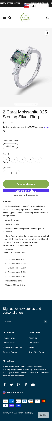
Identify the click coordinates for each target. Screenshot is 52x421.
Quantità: (7, 167)
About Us (33, 338)
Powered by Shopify (25, 413)
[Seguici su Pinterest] (26, 385)
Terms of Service (10, 352)
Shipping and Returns (12, 347)
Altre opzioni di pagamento (26, 195)
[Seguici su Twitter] (12, 385)
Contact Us (34, 342)
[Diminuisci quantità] (6, 173)
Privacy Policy (9, 338)
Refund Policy (9, 342)
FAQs (31, 347)
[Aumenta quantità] (16, 173)
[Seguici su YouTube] (33, 385)
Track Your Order (36, 352)
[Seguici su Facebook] (5, 385)
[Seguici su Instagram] (19, 385)
